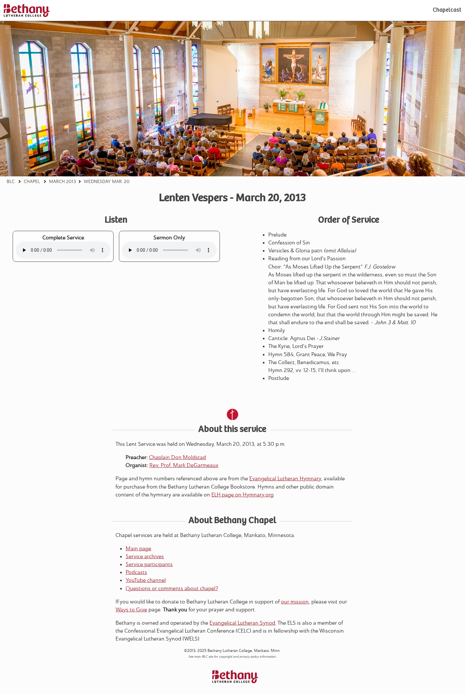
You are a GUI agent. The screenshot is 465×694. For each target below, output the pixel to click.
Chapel (32, 181)
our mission (295, 601)
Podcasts (136, 572)
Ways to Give (131, 609)
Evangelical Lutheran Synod (242, 623)
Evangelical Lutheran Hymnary (285, 478)
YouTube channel (146, 580)
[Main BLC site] (27, 10)
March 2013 (62, 181)
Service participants (149, 564)
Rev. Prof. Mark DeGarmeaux (183, 465)
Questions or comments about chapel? (172, 588)
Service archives (145, 556)
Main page (138, 548)
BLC (11, 181)
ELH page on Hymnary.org (242, 494)
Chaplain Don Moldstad (177, 457)
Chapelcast (447, 10)
